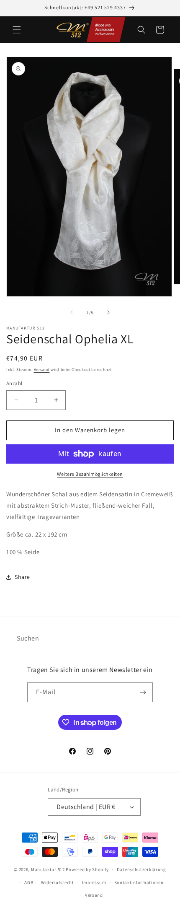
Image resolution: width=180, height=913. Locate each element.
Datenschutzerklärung (141, 869)
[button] (17, 30)
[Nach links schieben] (71, 312)
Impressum (94, 882)
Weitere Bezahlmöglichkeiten (90, 474)
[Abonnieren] (143, 692)
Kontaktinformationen (139, 882)
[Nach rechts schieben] (108, 312)
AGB (28, 882)
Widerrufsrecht (57, 882)
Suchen (28, 638)
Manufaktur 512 (48, 869)
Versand (42, 369)
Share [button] (22, 577)
